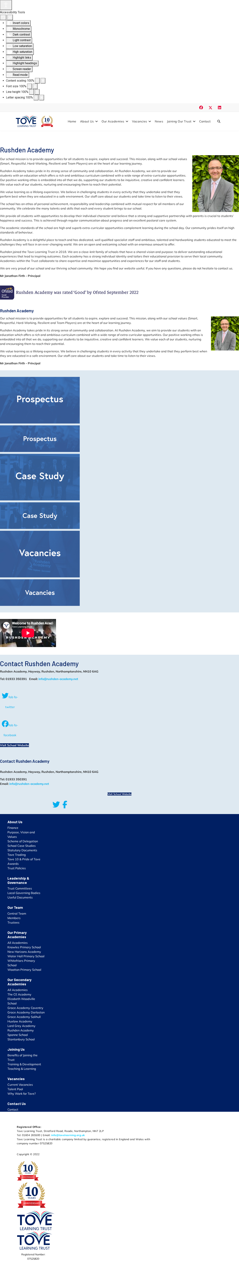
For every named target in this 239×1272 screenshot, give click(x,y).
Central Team (16, 913)
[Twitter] (210, 107)
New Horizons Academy (24, 952)
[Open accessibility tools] (6, 5)
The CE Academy (19, 994)
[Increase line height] (37, 92)
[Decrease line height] (31, 92)
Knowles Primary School (24, 947)
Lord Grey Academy (21, 1026)
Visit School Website (14, 745)
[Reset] (3, 17)
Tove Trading (16, 855)
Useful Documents (20, 897)
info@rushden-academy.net (58, 679)
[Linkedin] (219, 107)
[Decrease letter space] (36, 97)
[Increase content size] (43, 81)
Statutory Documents (22, 850)
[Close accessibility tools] (10, 17)
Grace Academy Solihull (24, 1017)
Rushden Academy (20, 1030)
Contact (205, 121)
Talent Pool (15, 1089)
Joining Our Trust (179, 121)
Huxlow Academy (19, 1021)
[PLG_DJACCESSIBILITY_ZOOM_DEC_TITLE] (37, 81)
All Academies (17, 943)
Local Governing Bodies (23, 893)
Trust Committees (19, 888)
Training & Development (24, 1064)
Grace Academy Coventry (25, 1008)
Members (14, 918)
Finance (12, 828)
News (159, 121)
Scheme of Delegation (22, 841)
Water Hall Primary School (25, 956)
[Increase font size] (35, 86)
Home (72, 121)
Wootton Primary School (24, 970)
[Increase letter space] (41, 97)
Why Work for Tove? (21, 1093)
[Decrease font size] (29, 86)
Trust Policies (16, 868)
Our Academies (113, 121)
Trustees (13, 922)
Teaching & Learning (21, 1069)
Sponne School (17, 1035)
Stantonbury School (21, 1039)
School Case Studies (21, 846)
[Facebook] (201, 107)
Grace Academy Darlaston (26, 1012)
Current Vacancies (20, 1084)
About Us (87, 121)
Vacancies (139, 121)
